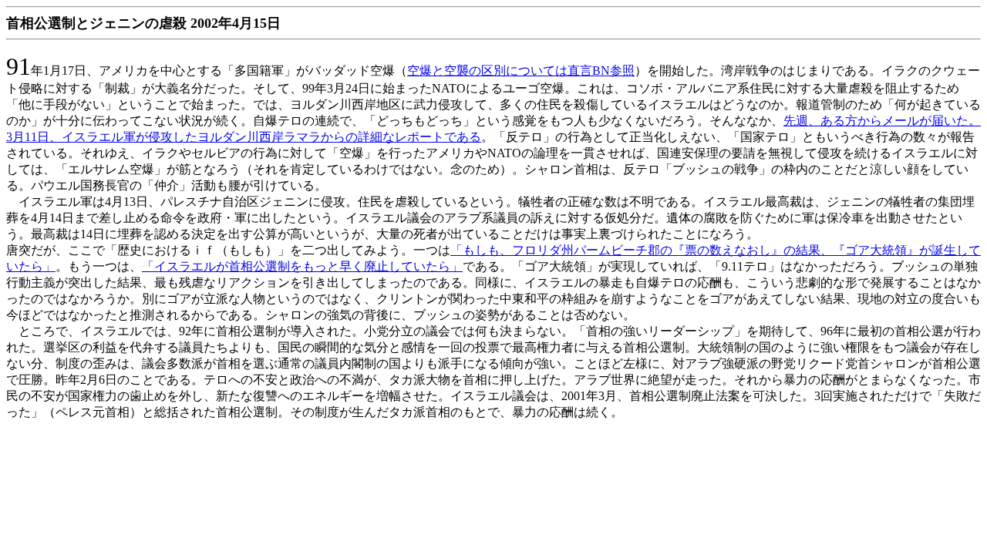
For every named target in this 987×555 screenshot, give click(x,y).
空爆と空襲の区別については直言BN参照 (521, 70)
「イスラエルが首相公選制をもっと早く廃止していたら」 (302, 266)
